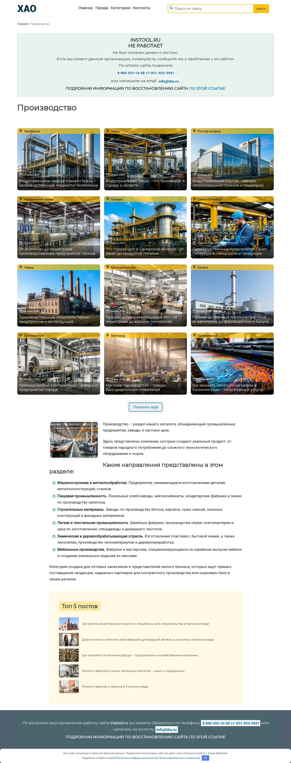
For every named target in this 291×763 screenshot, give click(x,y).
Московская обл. (123, 267)
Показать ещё (145, 407)
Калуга (202, 267)
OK (205, 757)
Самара (116, 199)
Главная (85, 8)
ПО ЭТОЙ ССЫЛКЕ (207, 88)
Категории (120, 8)
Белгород (117, 335)
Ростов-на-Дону (209, 131)
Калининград (207, 335)
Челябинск (31, 131)
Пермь (28, 267)
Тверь (115, 131)
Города (101, 8)
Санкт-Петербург (210, 199)
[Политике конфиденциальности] (136, 757)
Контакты (141, 8)
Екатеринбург (33, 335)
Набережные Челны (38, 199)
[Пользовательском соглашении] (180, 757)
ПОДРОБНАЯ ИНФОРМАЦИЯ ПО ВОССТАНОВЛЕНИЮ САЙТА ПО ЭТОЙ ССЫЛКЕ (145, 737)
